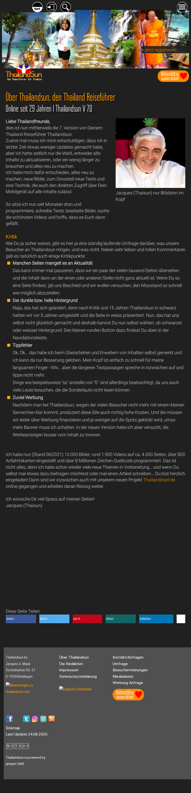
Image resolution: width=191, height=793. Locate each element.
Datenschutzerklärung (78, 676)
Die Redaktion (71, 664)
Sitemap (13, 728)
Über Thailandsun (74, 657)
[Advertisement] (151, 220)
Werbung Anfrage (128, 682)
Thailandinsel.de (159, 479)
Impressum (68, 670)
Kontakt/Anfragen (128, 657)
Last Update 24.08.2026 (27, 734)
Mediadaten (123, 676)
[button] (21, 619)
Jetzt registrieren (159, 50)
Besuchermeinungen (130, 670)
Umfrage (120, 664)
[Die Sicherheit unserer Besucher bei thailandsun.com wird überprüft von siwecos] (75, 689)
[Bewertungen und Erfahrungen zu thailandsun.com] (30, 691)
